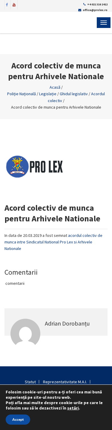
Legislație (47, 93)
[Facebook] (7, 4)
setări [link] (73, 408)
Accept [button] (18, 419)
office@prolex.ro (95, 10)
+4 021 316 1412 (97, 4)
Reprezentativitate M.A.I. (65, 382)
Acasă (55, 87)
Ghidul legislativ (74, 93)
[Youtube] (14, 4)
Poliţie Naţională (21, 93)
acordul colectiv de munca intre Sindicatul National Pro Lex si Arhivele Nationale (53, 242)
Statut (30, 382)
